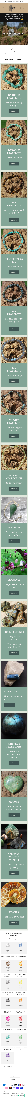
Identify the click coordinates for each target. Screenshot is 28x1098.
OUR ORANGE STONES (20, 1012)
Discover (14, 111)
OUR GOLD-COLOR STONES (20, 975)
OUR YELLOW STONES (20, 993)
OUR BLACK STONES (7, 1012)
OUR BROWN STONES (7, 975)
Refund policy (24, 1091)
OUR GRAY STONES (8, 993)
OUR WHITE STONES (7, 956)
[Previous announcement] (3, 17)
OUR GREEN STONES (20, 1048)
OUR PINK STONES (7, 1029)
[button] (3, 8)
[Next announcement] (25, 17)
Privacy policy (6, 1093)
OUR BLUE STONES (20, 956)
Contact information (15, 1093)
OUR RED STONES (20, 1029)
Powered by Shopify (15, 1091)
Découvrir (14, 541)
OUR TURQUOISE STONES (7, 1048)
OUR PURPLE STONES (8, 1067)
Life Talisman (8, 1091)
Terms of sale (23, 1093)
